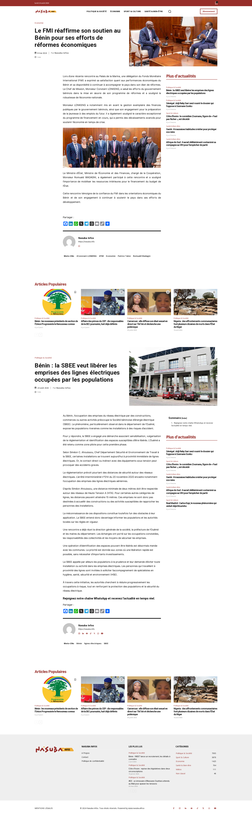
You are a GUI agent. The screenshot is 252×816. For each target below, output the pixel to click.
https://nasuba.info (86, 242)
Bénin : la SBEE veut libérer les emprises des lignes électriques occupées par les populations (190, 92)
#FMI (101, 256)
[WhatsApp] (79, 245)
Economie (39, 23)
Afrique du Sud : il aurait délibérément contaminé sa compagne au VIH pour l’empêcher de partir (191, 143)
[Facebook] (173, 808)
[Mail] (191, 808)
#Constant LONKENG (87, 256)
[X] (203, 808)
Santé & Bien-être (173, 126)
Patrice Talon (124, 256)
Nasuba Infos (62, 53)
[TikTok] (197, 808)
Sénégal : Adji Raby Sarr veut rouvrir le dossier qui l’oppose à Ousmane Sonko (190, 105)
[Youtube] (215, 808)
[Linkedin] (185, 808)
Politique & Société (173, 87)
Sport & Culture (172, 113)
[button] (170, 11)
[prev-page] (36, 335)
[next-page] (40, 335)
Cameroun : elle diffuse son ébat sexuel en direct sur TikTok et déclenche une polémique (147, 324)
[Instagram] (179, 808)
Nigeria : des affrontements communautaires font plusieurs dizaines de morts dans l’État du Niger (195, 324)
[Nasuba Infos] (46, 11)
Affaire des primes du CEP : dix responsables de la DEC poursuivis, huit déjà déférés (102, 322)
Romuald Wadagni (141, 256)
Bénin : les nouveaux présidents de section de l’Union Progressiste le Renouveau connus (56, 322)
